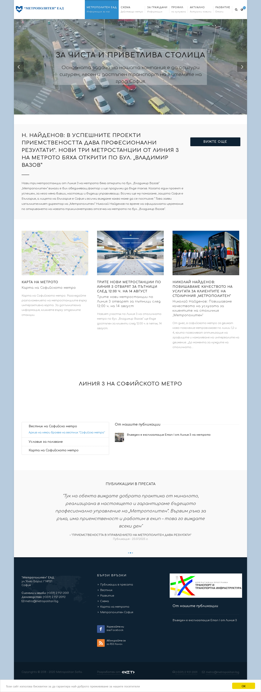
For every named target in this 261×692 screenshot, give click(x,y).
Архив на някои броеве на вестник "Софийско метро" (67, 432)
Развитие (107, 595)
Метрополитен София (116, 612)
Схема (104, 601)
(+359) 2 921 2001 (57, 593)
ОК (244, 685)
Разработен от (109, 672)
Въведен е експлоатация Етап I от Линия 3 (205, 620)
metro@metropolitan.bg (41, 601)
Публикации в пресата (116, 584)
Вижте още (215, 142)
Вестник (106, 590)
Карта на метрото (114, 606)
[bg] (242, 9)
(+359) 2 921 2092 (54, 597)
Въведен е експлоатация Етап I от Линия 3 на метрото (169, 434)
